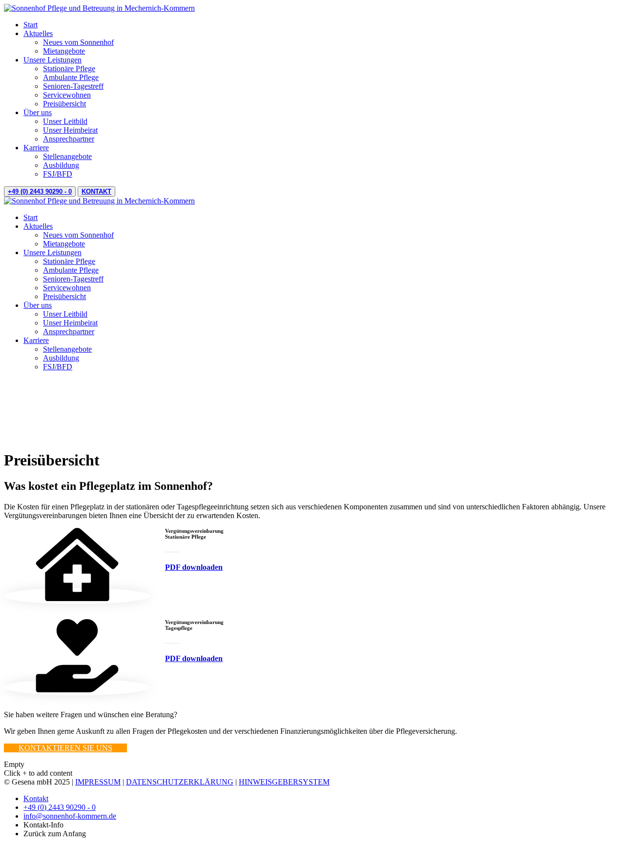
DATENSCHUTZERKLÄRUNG (179, 782)
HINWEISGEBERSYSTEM (284, 782)
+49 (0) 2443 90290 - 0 (40, 191)
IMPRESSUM (98, 782)
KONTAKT (96, 191)
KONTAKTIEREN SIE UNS (65, 748)
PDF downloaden (194, 567)
